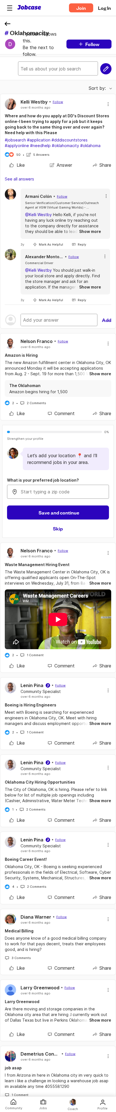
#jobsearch (15, 140)
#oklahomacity (65, 145)
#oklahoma (90, 145)
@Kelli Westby (38, 214)
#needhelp (40, 145)
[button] (9, 7)
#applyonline (17, 145)
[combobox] (58, 492)
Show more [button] (90, 231)
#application (38, 140)
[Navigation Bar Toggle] (10, 8)
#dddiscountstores (70, 140)
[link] (17, 165)
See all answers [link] (19, 179)
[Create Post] (105, 68)
